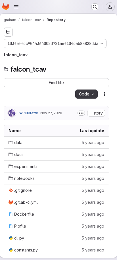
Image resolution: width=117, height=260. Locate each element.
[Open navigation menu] (16, 6)
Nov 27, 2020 (51, 113)
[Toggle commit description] (81, 113)
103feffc (30, 113)
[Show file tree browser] (8, 32)
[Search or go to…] (94, 6)
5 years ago (93, 142)
